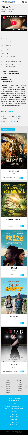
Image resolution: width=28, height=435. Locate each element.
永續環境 (8, 384)
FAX (10, 416)
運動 (18, 118)
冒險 (10, 121)
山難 (16, 121)
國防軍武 (20, 390)
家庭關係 (4, 118)
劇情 (3, 116)
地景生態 (8, 382)
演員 (2, 64)
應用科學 (8, 392)
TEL (10, 414)
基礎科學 (8, 388)
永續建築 (20, 384)
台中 (6, 408)
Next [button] (26, 386)
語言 (2, 38)
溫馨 (3, 121)
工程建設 (20, 382)
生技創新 (20, 386)
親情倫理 (19, 116)
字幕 (2, 42)
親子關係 (11, 116)
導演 (2, 61)
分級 (2, 50)
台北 (5, 406)
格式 (2, 45)
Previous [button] (2, 386)
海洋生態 (8, 386)
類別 (2, 57)
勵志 (12, 118)
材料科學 (8, 390)
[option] (14, 23)
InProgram (14, 432)
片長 (2, 53)
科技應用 (20, 388)
